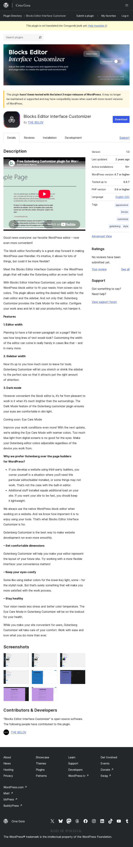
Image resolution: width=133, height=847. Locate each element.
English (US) (123, 196)
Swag (106, 775)
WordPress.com (15, 787)
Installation (50, 137)
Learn (71, 757)
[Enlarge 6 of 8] (80, 674)
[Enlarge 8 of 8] (52, 691)
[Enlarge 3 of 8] (80, 657)
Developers (75, 769)
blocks (124, 212)
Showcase (42, 757)
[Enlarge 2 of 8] (52, 657)
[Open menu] (127, 5)
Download (121, 119)
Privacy (8, 775)
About (7, 757)
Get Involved (109, 757)
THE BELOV (35, 122)
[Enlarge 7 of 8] (24, 691)
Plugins (40, 769)
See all (125, 269)
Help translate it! (97, 25)
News (7, 763)
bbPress (10, 799)
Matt (8, 793)
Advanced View (102, 236)
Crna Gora (18, 821)
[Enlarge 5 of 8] (52, 674)
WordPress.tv (78, 775)
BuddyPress (12, 805)
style (125, 226)
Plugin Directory (12, 15)
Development (73, 137)
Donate (107, 769)
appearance (122, 205)
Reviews (29, 137)
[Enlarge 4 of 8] (24, 674)
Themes (41, 763)
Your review (99, 269)
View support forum (104, 302)
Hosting (8, 769)
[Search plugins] (40, 37)
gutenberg (114, 226)
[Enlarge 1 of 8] (24, 657)
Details (11, 137)
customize (122, 219)
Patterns (41, 775)
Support (124, 137)
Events (105, 763)
